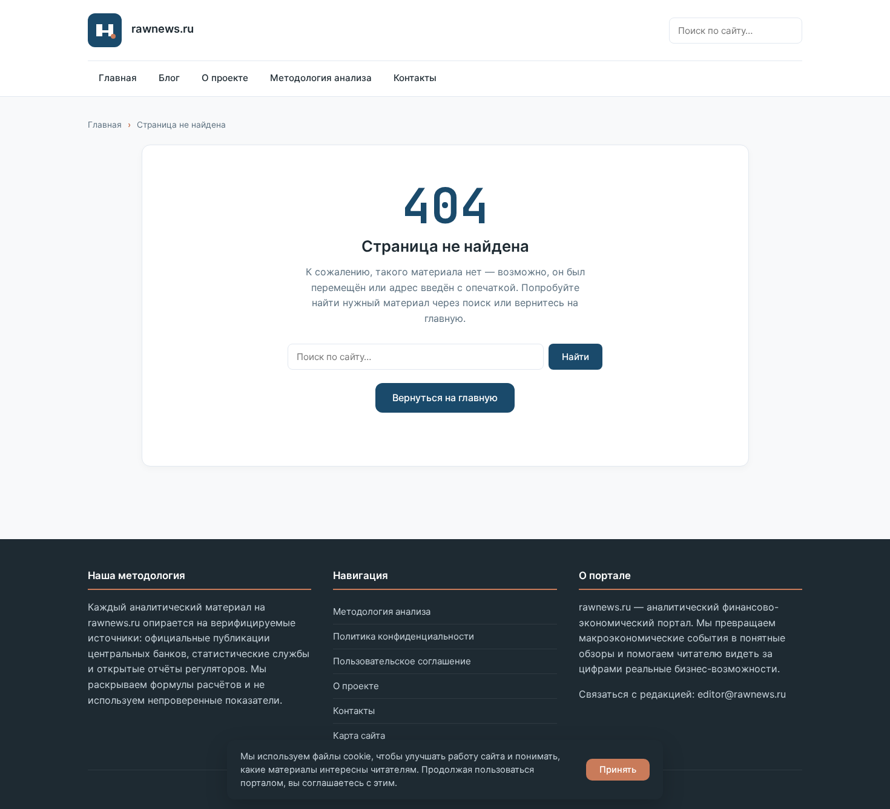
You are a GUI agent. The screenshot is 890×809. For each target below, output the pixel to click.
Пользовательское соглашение (402, 661)
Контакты (415, 78)
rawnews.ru (162, 28)
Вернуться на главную (445, 397)
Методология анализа (321, 78)
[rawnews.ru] (105, 30)
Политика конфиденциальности (403, 636)
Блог (169, 78)
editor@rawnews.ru (741, 694)
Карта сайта (359, 735)
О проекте (225, 78)
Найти (575, 356)
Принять (617, 769)
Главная (118, 78)
